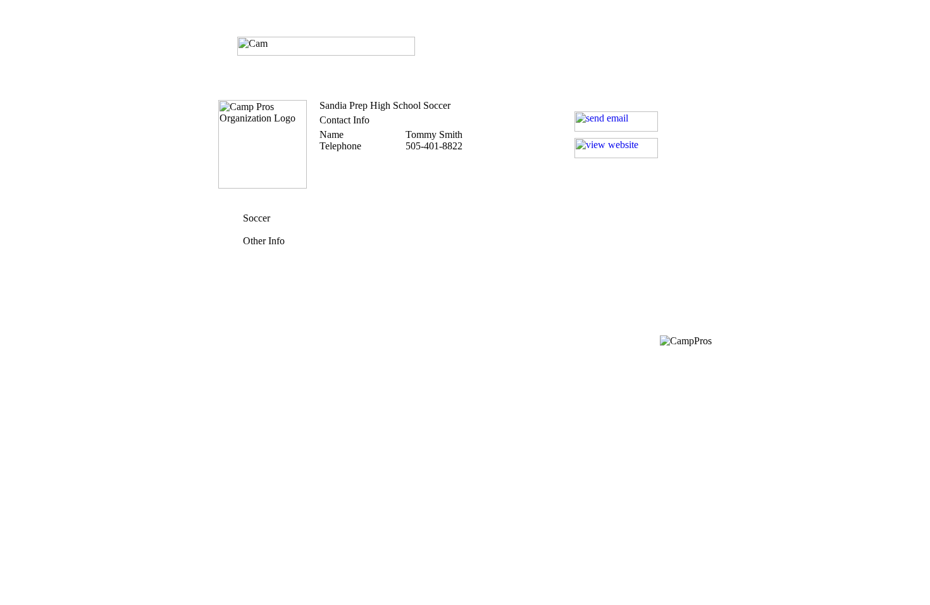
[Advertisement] (465, 266)
